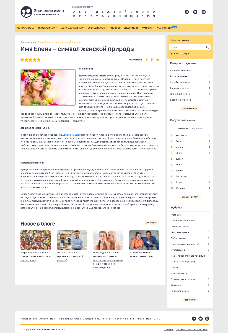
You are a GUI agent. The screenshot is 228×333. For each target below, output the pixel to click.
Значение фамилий (124, 318)
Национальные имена (72, 28)
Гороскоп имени (180, 290)
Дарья (177, 158)
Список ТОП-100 (190, 197)
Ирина (177, 170)
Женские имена (25, 28)
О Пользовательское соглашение (192, 329)
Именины (115, 28)
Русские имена (178, 76)
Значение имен (28, 42)
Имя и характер (179, 273)
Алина (176, 164)
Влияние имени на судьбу (186, 244)
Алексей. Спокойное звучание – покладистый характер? (70, 256)
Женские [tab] (183, 128)
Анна (176, 141)
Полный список (190, 108)
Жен (175, 53)
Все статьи (151, 222)
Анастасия (179, 135)
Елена (176, 152)
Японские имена (179, 88)
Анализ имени (167, 28)
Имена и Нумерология (183, 261)
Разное (175, 267)
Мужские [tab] (197, 128)
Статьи (157, 318)
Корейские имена (180, 82)
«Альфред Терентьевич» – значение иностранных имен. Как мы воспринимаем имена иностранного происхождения (108, 260)
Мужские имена (47, 28)
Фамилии (147, 28)
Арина (176, 182)
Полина (178, 188)
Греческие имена (180, 93)
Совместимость (96, 28)
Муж (186, 53)
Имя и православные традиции (188, 255)
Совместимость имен (183, 279)
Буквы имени (178, 249)
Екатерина (179, 176)
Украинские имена (180, 99)
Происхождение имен (183, 220)
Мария (177, 147)
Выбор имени (131, 28)
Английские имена (180, 70)
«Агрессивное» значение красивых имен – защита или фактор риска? (35, 256)
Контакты (168, 329)
